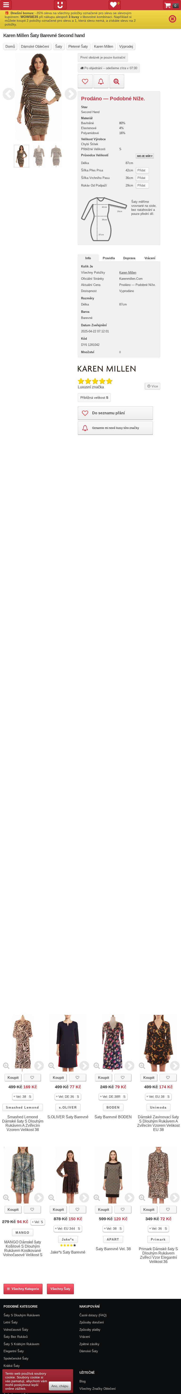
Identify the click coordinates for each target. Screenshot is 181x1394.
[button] (22, 1096)
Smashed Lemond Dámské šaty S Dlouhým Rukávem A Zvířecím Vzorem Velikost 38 (22, 1123)
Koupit (13, 1078)
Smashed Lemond (22, 1107)
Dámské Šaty (88, 1351)
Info (88, 258)
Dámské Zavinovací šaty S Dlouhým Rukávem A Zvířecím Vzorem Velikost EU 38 (158, 1123)
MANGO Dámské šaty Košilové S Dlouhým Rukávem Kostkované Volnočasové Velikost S (22, 1248)
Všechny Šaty (60, 1289)
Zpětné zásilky (89, 1344)
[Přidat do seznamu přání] (85, 81)
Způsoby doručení (91, 1322)
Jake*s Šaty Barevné (67, 1252)
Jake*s (68, 1239)
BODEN (113, 1107)
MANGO (22, 1232)
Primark (158, 1239)
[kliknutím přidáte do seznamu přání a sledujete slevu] (32, 1077)
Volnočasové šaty (16, 1329)
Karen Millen (127, 272)
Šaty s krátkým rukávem (21, 1344)
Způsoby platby (89, 1329)
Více (154, 386)
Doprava (129, 258)
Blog (82, 1381)
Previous (7, 93)
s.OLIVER (68, 1107)
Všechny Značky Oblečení (97, 1388)
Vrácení (149, 258)
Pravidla (109, 258)
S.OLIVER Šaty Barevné (67, 1117)
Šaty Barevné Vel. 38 (113, 1249)
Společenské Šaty (16, 1358)
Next (69, 93)
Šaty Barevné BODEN (113, 1117)
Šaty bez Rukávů (16, 1337)
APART (113, 1239)
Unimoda (158, 1107)
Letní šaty (11, 1322)
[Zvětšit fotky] (6, 1065)
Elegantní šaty (14, 1351)
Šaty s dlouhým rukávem (22, 1315)
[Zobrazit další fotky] (39, 1065)
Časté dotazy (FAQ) (93, 1315)
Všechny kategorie (24, 1289)
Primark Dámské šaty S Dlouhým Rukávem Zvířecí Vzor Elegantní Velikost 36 (158, 1255)
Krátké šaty (12, 1366)
